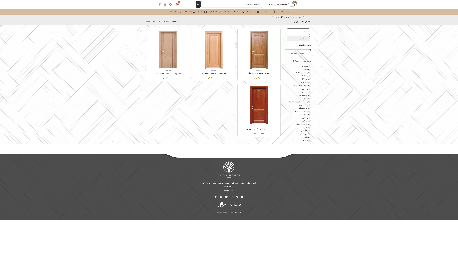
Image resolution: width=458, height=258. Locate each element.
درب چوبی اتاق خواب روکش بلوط (168, 73)
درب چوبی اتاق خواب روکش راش (258, 128)
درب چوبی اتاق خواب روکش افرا (214, 73)
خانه (311, 17)
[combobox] (231, 4)
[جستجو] (198, 4)
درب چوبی (259, 70)
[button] (252, 11)
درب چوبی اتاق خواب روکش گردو (259, 73)
